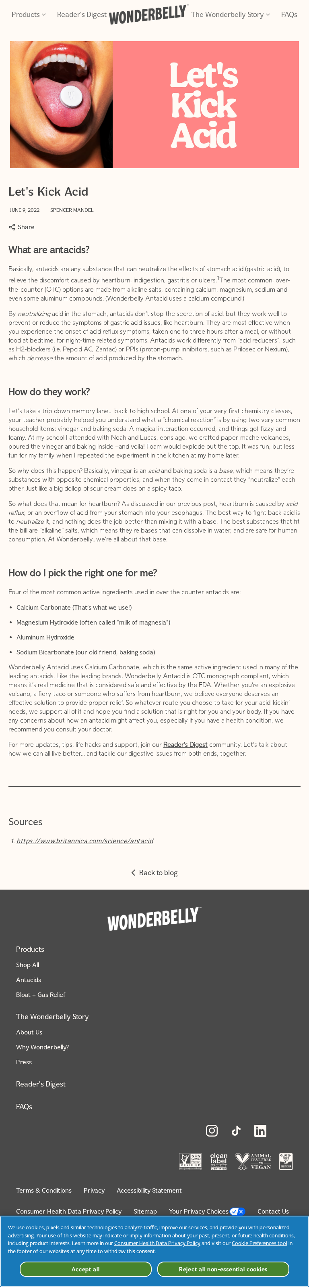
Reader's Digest (82, 14)
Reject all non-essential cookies (223, 1269)
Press (24, 1062)
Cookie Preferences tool (259, 1243)
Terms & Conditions (44, 1190)
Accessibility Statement (149, 1190)
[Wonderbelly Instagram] (212, 1131)
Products (26, 14)
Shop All (27, 965)
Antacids (28, 980)
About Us (29, 1032)
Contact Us (273, 1211)
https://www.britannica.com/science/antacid (84, 841)
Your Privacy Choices (199, 1211)
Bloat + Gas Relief (41, 995)
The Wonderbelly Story (227, 14)
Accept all (85, 1269)
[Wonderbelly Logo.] (149, 15)
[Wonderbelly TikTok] (236, 1131)
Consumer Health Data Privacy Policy (69, 1211)
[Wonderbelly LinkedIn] (260, 1131)
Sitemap (145, 1211)
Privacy (94, 1190)
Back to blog (158, 872)
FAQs (289, 14)
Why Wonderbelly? (42, 1047)
